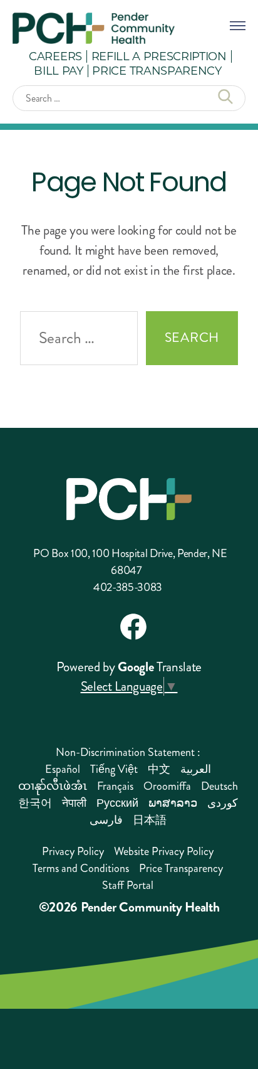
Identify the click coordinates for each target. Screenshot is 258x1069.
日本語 (150, 820)
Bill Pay (58, 70)
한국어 (35, 803)
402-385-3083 (127, 587)
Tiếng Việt (114, 769)
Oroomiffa (167, 786)
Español (62, 769)
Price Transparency (156, 70)
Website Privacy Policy (164, 851)
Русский (117, 803)
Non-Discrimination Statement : (128, 752)
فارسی (106, 820)
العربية (195, 769)
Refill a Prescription (159, 55)
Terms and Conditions (81, 868)
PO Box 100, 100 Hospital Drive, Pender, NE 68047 (130, 561)
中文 (159, 769)
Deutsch (219, 786)
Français (115, 786)
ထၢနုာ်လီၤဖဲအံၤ (52, 786)
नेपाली (74, 803)
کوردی (222, 803)
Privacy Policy (73, 851)
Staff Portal (127, 885)
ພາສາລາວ (172, 803)
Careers (55, 55)
